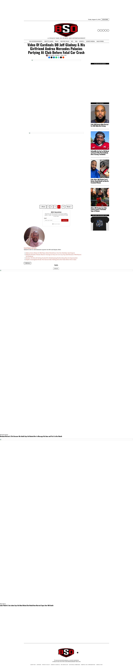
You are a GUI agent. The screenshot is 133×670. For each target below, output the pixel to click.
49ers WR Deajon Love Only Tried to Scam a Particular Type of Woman (99, 209)
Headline (56, 268)
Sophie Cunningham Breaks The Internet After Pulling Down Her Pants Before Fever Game (51, 259)
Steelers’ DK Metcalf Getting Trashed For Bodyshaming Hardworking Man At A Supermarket (52, 258)
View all (27, 263)
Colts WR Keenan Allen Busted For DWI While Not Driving (99, 125)
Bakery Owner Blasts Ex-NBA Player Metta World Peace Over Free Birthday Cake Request (50, 253)
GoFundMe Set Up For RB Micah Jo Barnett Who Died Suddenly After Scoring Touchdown (100, 152)
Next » (69, 207)
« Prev (43, 207)
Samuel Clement (55, 55)
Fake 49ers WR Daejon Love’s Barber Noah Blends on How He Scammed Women (100, 181)
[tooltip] (99, 30)
